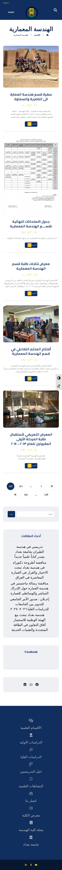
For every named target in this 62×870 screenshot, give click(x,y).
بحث (11, 514)
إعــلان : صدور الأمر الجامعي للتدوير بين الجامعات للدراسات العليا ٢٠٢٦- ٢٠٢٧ (29, 604)
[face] (37, 685)
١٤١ (21, 486)
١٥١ (26, 494)
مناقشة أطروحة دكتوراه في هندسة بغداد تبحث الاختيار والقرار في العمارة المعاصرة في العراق (29, 570)
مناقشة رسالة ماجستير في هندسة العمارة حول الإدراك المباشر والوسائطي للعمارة (29, 588)
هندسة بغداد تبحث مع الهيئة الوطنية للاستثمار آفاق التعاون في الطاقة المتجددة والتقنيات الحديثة (29, 622)
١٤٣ (46, 494)
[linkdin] (25, 685)
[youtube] (31, 685)
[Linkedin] (26, 865)
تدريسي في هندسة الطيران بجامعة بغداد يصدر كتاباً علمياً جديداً (29, 552)
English (6, 3)
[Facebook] (31, 865)
